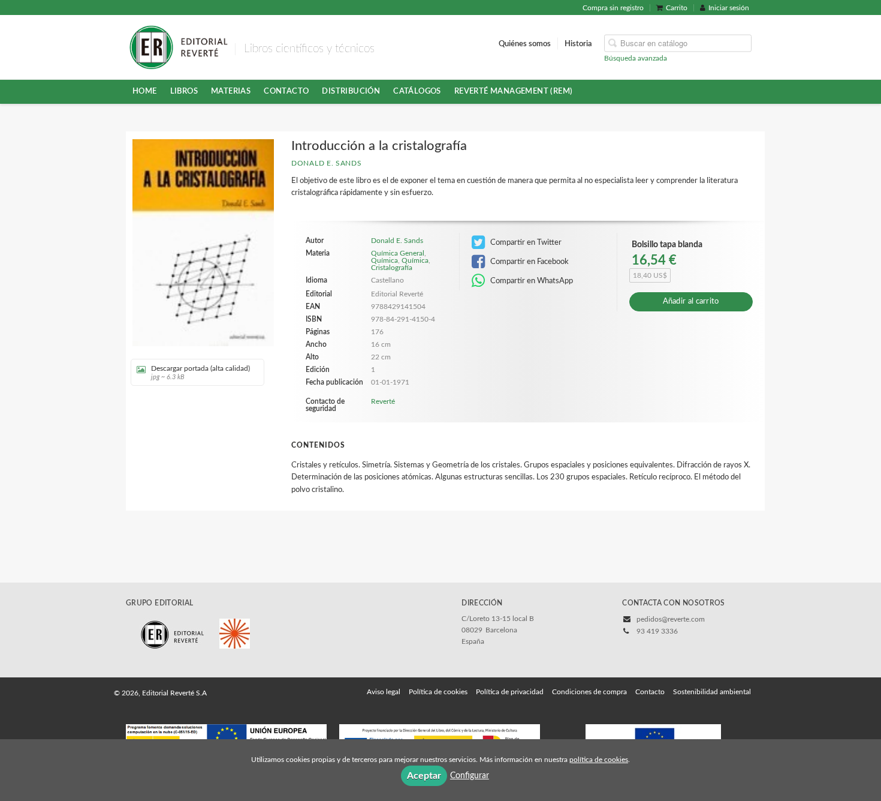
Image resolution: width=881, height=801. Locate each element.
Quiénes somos (525, 43)
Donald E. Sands (326, 163)
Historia (578, 43)
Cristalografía (391, 267)
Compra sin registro (613, 7)
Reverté (383, 401)
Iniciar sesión (728, 7)
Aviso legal (383, 691)
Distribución (351, 91)
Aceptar (424, 776)
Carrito (676, 7)
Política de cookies (438, 691)
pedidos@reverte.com (670, 619)
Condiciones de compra (589, 691)
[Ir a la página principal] (178, 46)
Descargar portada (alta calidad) (200, 372)
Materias (231, 91)
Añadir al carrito (691, 301)
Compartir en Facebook (528, 261)
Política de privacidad (510, 691)
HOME (144, 91)
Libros (184, 91)
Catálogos (417, 91)
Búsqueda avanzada (635, 57)
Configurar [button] (469, 776)
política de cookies (598, 759)
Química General (397, 253)
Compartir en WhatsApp (530, 280)
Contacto (286, 91)
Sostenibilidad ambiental (712, 691)
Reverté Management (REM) (513, 91)
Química (384, 260)
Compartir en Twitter (525, 242)
